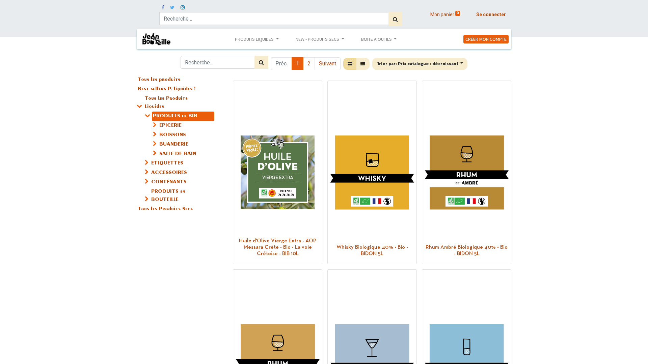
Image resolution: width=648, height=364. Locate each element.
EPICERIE (170, 125)
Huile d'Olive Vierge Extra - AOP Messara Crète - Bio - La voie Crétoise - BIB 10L (277, 247)
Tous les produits (159, 80)
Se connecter (491, 14)
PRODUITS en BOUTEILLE (168, 196)
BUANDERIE (173, 144)
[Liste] (363, 64)
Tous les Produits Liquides (166, 103)
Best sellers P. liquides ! (166, 89)
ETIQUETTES (167, 163)
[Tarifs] (349, 64)
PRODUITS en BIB (175, 116)
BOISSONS (172, 135)
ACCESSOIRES (169, 173)
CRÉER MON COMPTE (486, 39)
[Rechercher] (395, 19)
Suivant (327, 63)
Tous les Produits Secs (165, 209)
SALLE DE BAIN (177, 154)
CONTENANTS (169, 182)
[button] (420, 64)
